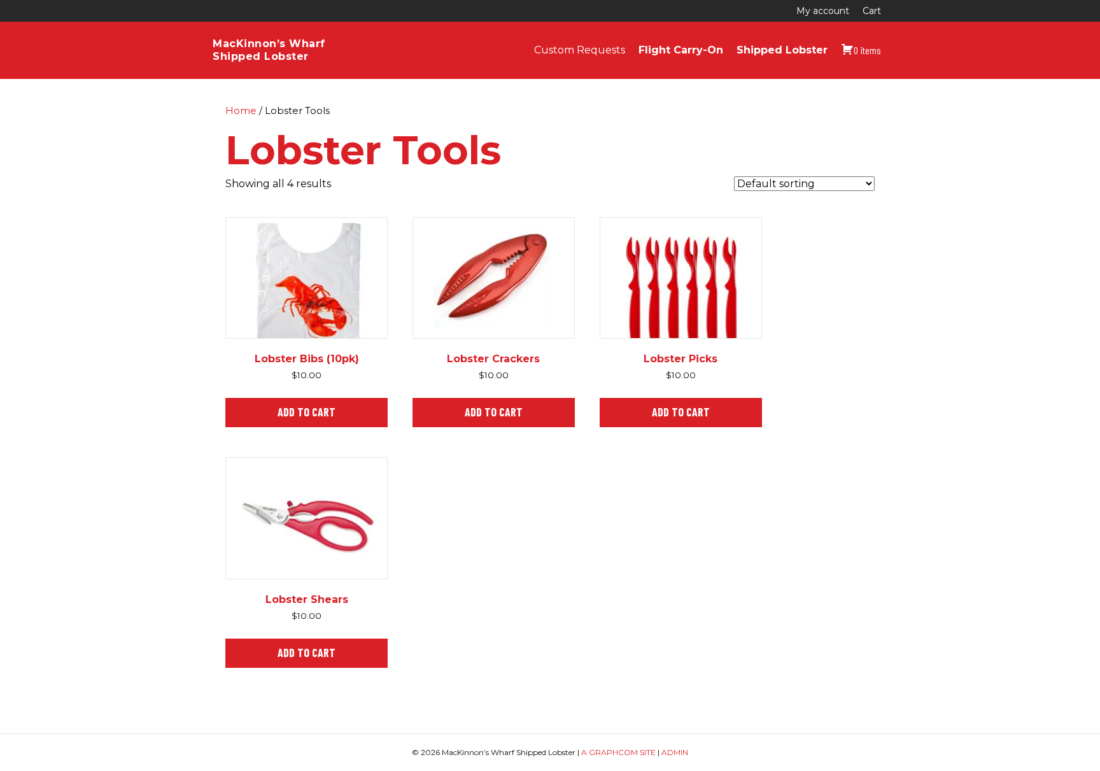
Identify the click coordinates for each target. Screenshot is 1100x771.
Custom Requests (579, 50)
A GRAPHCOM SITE (618, 752)
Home (241, 111)
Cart (872, 11)
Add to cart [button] (306, 412)
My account (822, 11)
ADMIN (674, 752)
